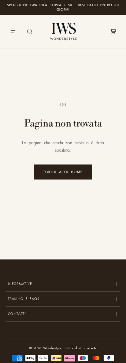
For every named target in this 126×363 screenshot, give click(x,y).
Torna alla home (63, 172)
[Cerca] (30, 31)
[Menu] (13, 31)
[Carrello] (113, 31)
